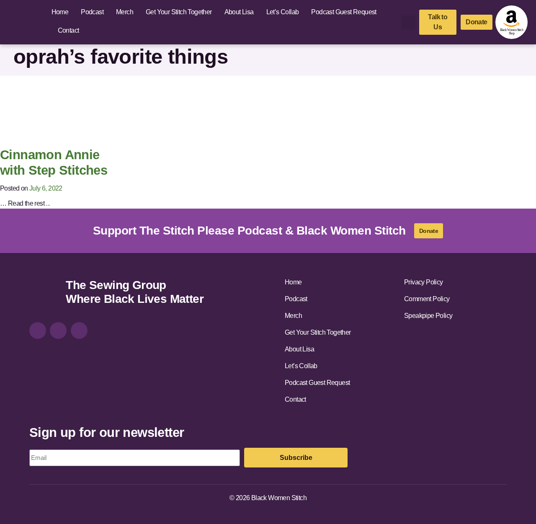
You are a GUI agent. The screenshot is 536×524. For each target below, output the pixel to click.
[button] (408, 22)
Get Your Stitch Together (179, 11)
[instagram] (37, 330)
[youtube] (79, 330)
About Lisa (239, 11)
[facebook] (58, 330)
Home (60, 11)
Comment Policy (427, 298)
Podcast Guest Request (343, 11)
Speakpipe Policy (428, 315)
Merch (124, 11)
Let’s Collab (282, 11)
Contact (68, 30)
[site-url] (44, 293)
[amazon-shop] (511, 22)
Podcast (92, 11)
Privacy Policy (423, 282)
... (48, 203)
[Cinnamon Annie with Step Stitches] (74, 110)
